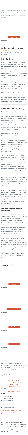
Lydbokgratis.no (5, 413)
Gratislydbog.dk (5, 410)
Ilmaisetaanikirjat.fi (16, 410)
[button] (14, 37)
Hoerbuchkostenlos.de (17, 413)
